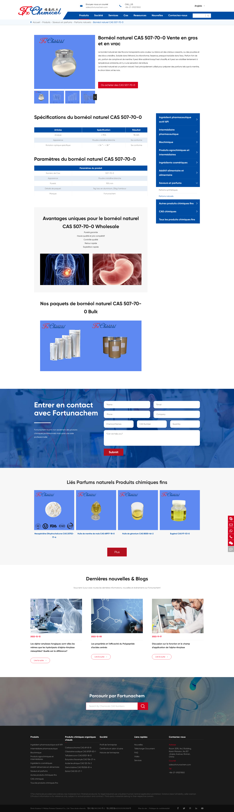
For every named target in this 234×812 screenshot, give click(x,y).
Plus (117, 552)
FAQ (136, 752)
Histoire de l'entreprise (109, 752)
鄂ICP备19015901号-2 (95, 808)
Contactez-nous (177, 15)
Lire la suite (40, 660)
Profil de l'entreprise (108, 745)
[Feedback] (231, 549)
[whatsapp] (231, 531)
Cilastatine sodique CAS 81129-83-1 (80, 751)
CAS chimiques (167, 211)
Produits (84, 15)
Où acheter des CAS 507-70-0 (118, 85)
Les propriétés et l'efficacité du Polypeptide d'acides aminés (113, 645)
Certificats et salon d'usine (111, 748)
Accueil (36, 22)
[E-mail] (231, 525)
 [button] (34, 97)
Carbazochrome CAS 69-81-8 (78, 747)
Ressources (140, 15)
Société (98, 15)
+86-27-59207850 (133, 7)
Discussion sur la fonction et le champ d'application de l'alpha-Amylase (171, 645)
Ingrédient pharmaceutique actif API (175, 119)
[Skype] (231, 519)
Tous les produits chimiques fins (177, 219)
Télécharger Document (144, 748)
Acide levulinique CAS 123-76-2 (78, 763)
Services (113, 15)
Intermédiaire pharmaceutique (169, 132)
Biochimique (166, 142)
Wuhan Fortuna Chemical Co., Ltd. (56, 808)
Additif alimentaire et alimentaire (171, 172)
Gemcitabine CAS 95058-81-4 (78, 767)
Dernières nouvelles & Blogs (117, 579)
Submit (113, 452)
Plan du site (142, 808)
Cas (126, 15)
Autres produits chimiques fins (176, 203)
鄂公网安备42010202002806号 (118, 808)
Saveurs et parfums (62, 22)
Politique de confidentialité (159, 808)
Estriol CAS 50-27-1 (73, 771)
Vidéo (136, 756)
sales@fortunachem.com (97, 7)
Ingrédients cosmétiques (173, 162)
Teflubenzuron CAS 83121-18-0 (78, 755)
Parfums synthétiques (168, 190)
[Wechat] (231, 543)
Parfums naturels (82, 22)
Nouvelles (157, 15)
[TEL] (231, 537)
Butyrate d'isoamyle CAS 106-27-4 (80, 759)
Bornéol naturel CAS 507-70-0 (108, 22)
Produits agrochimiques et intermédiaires (174, 152)
